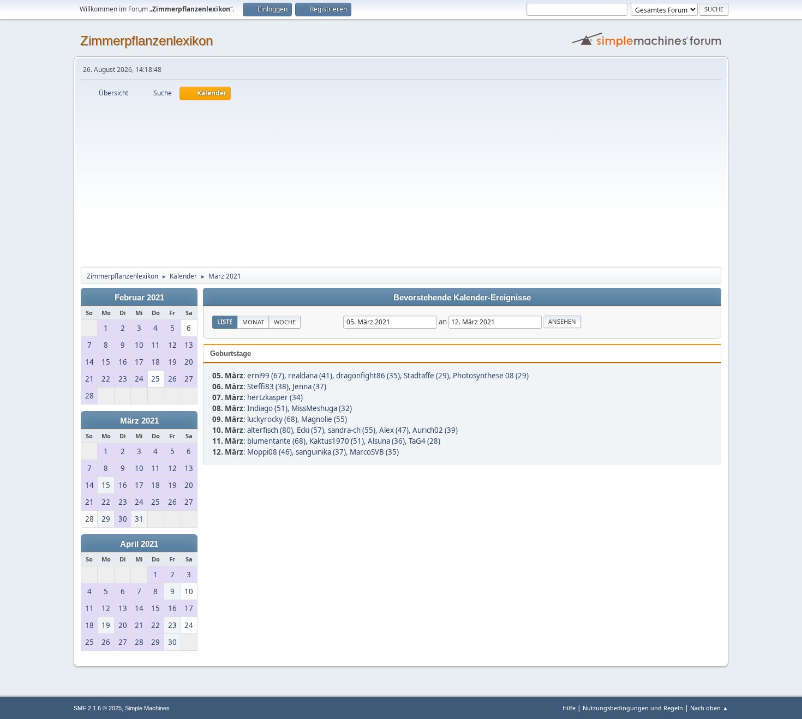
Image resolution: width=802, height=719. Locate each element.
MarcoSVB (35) (374, 452)
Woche (285, 322)
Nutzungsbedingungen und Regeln (633, 708)
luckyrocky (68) (272, 419)
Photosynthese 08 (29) (491, 375)
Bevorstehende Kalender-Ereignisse (462, 297)
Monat (253, 322)
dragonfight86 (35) (368, 375)
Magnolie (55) (324, 419)
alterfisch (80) (270, 430)
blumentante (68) (276, 441)
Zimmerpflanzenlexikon (146, 40)
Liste (224, 322)
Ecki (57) (310, 430)
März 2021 (139, 420)
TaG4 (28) (424, 441)
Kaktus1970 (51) (336, 441)
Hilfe (569, 708)
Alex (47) (394, 430)
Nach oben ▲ (709, 708)
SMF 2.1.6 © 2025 (98, 708)
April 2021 (139, 544)
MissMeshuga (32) (321, 408)
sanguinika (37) (321, 452)
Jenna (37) (309, 386)
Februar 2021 (139, 297)
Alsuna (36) (386, 441)
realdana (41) (310, 375)
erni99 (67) (265, 375)
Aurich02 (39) (435, 430)
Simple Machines (147, 708)
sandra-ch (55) (351, 430)
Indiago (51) (267, 408)
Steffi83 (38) (268, 386)
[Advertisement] (401, 182)
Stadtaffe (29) (426, 375)
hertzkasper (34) (275, 397)
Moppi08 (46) (269, 452)
